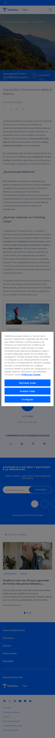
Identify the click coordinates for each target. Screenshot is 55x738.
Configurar (27, 399)
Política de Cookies (31, 374)
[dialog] (27, 369)
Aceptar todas (27, 391)
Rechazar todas (27, 382)
